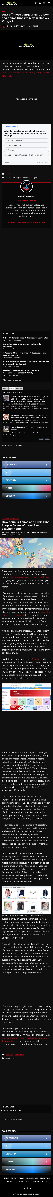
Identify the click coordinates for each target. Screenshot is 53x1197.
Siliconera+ (32, 1178)
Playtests (35, 178)
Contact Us (10, 1181)
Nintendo (26, 178)
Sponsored (14, 518)
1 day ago (13, 435)
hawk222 (15, 415)
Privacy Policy (40, 1181)
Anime (4, 11)
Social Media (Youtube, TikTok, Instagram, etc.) (25, 156)
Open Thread (17, 1178)
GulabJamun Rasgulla (21, 396)
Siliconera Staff (17, 26)
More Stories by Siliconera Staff (26, 222)
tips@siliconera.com (31, 1194)
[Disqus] (26, 258)
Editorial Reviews (15, 140)
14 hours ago (43, 422)
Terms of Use (25, 1181)
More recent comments (12, 445)
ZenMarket (37, 659)
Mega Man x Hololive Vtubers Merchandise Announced (22, 408)
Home (6, 1178)
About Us (45, 1178)
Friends (11, 150)
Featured (5, 518)
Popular (19, 389)
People (5, 389)
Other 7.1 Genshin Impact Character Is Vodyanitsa (25, 338)
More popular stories (12, 380)
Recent (11, 389)
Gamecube (11, 178)
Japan (19, 178)
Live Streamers (14, 145)
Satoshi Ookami (18, 427)
